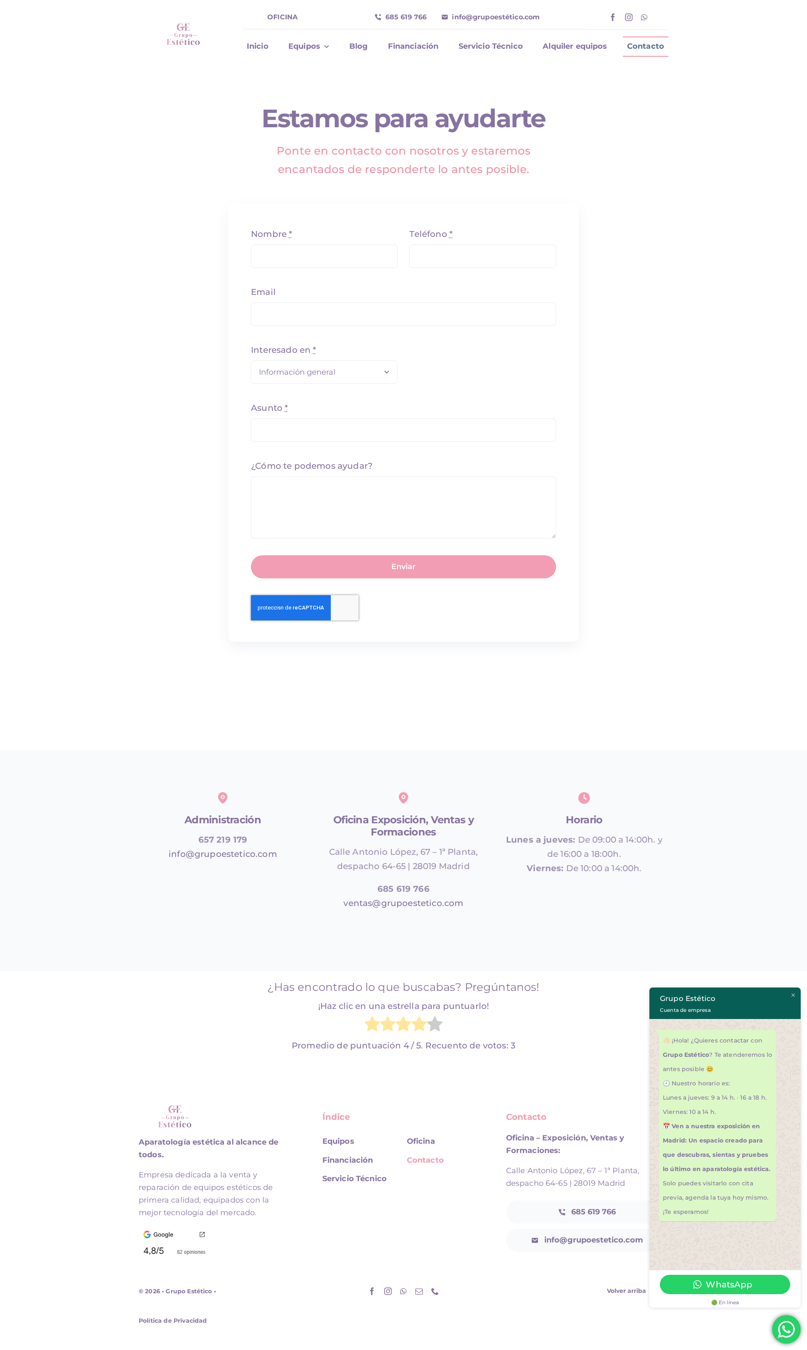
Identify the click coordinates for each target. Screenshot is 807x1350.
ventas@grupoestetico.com (403, 903)
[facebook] (613, 17)
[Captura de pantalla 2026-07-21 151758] (174, 1231)
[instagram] (629, 17)
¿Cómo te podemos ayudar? (311, 466)
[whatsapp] (644, 17)
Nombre (271, 234)
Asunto (269, 408)
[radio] (372, 1026)
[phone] (435, 1291)
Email (263, 292)
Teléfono (431, 234)
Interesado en (283, 350)
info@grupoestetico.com (223, 854)
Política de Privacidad (173, 1320)
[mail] (419, 1291)
